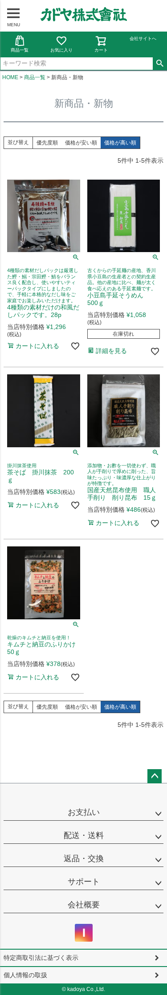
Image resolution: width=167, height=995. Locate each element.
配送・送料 (84, 835)
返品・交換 (84, 858)
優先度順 (47, 143)
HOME (10, 77)
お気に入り (61, 50)
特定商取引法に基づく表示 (41, 957)
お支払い (84, 812)
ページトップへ (154, 776)
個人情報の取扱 (25, 975)
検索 (160, 63)
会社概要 (84, 904)
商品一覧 (20, 50)
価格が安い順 (81, 143)
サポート (84, 881)
